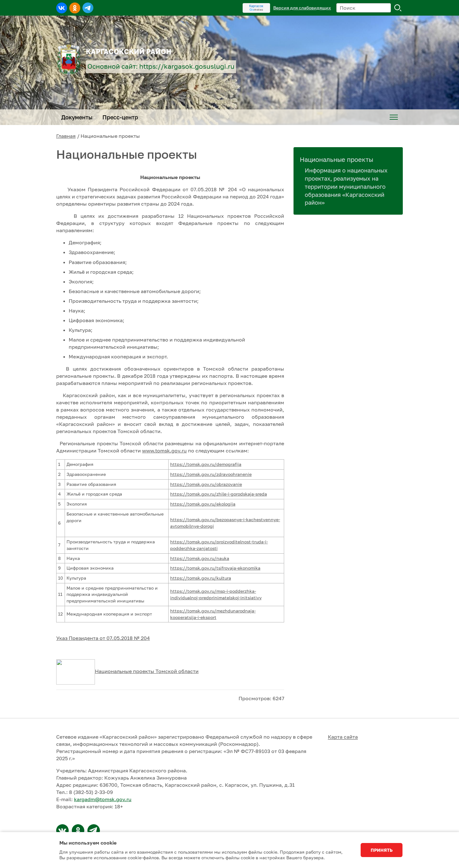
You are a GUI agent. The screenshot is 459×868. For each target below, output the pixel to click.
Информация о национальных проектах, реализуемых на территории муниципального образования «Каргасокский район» (346, 186)
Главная (66, 136)
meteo (256, 9)
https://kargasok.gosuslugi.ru (186, 66)
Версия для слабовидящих (302, 7)
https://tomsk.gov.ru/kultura (200, 578)
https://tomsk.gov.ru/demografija (205, 464)
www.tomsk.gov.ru (164, 450)
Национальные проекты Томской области (147, 671)
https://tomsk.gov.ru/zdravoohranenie (211, 474)
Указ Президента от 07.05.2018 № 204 (103, 638)
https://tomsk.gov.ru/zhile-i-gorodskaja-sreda (218, 493)
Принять (381, 850)
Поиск (398, 7)
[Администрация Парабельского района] (78, 830)
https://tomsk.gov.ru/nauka (199, 558)
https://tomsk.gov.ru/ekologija (202, 503)
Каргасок (256, 6)
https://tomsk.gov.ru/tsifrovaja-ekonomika (215, 568)
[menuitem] (394, 117)
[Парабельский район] (62, 830)
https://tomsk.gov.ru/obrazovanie (206, 484)
